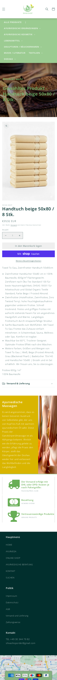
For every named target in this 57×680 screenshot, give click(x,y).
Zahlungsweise (13, 622)
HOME (9, 544)
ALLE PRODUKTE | (15, 22)
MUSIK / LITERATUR (14, 52)
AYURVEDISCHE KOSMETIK (18, 34)
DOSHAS (8, 59)
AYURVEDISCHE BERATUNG (19, 564)
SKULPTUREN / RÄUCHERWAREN (21, 47)
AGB (8, 609)
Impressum (11, 596)
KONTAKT (10, 571)
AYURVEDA (11, 551)
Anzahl (5, 229)
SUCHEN (10, 577)
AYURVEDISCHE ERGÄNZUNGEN (21, 28)
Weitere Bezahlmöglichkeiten (28, 261)
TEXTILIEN (34, 53)
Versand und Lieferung (17, 615)
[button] (3, 9)
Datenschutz (12, 602)
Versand (14, 225)
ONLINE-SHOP (13, 558)
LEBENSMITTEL (12, 40)
